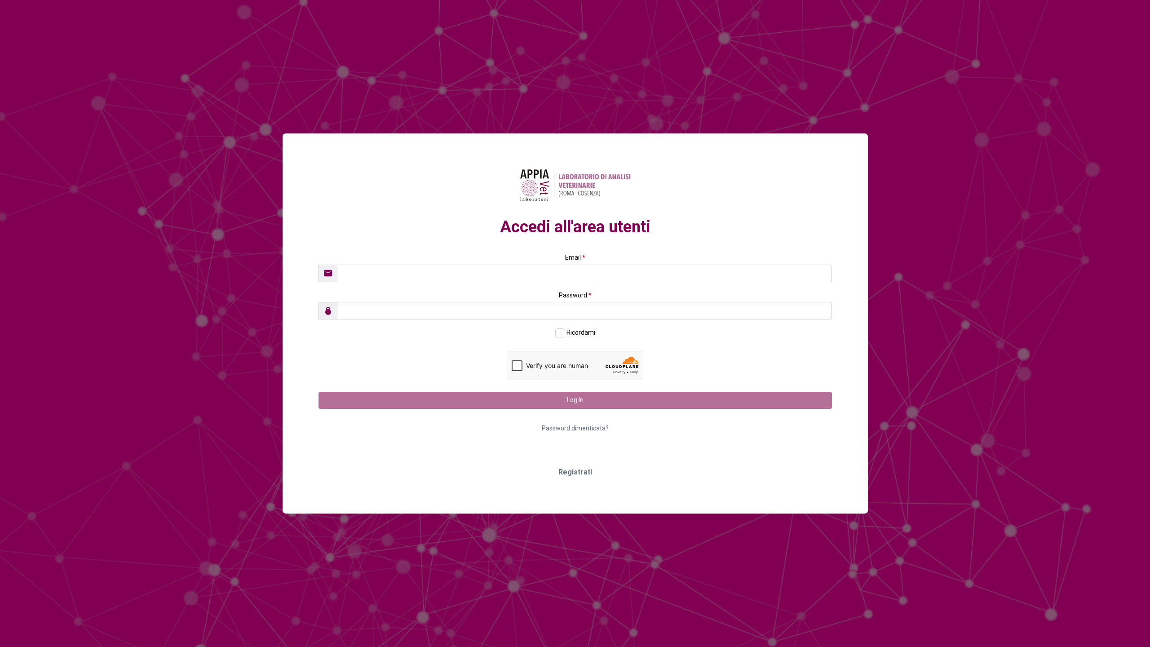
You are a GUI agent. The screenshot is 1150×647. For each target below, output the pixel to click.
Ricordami (580, 332)
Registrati (575, 472)
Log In (575, 399)
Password (575, 295)
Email (575, 257)
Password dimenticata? (575, 428)
